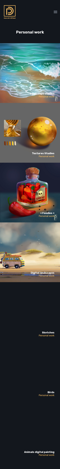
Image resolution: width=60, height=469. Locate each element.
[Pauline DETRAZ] (10, 12)
